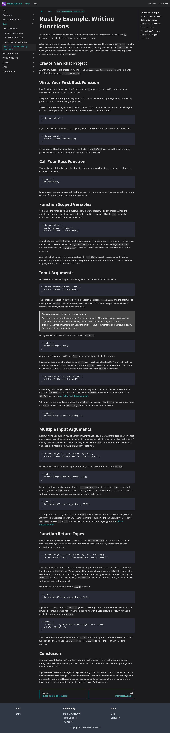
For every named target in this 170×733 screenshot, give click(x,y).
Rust (4, 24)
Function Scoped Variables (151, 23)
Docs (27, 3)
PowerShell (7, 15)
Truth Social (68, 717)
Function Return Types (149, 34)
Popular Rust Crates (13, 33)
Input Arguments (147, 27)
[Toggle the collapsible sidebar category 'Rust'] (33, 24)
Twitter (66, 721)
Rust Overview (11, 28)
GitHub (162, 3)
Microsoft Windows (11, 19)
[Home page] (41, 11)
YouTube (152, 3)
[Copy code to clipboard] (132, 118)
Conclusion (145, 38)
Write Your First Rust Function (152, 16)
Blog (35, 3)
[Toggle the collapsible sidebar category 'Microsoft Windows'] (33, 19)
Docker (5, 62)
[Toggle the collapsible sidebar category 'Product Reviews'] (33, 58)
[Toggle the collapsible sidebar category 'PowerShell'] (33, 15)
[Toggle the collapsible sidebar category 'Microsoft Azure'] (33, 53)
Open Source (8, 71)
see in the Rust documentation (73, 396)
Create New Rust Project (150, 13)
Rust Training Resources (15, 42)
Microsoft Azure (10, 53)
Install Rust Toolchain (14, 37)
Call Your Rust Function (149, 20)
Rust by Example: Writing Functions (15, 47)
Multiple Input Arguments (150, 31)
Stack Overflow (70, 713)
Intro (4, 10)
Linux (4, 66)
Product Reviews (10, 57)
